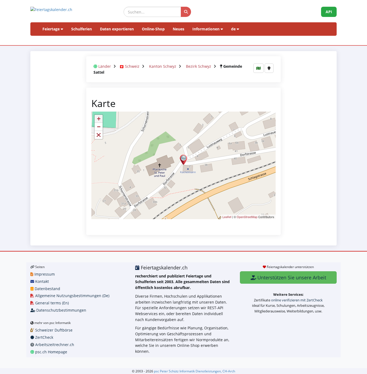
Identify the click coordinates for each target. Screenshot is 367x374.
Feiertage (51, 28)
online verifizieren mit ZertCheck (297, 300)
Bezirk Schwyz (198, 66)
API (329, 11)
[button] (99, 135)
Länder (104, 66)
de (234, 28)
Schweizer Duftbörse (53, 330)
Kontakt (41, 281)
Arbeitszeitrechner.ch (54, 344)
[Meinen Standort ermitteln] (269, 68)
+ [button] (98, 118)
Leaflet (226, 217)
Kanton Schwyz (162, 66)
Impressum (44, 274)
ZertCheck (43, 337)
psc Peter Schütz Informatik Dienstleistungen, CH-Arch (194, 371)
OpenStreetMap (247, 217)
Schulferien (81, 28)
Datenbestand (47, 288)
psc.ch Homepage (50, 351)
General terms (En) (51, 302)
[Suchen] (186, 12)
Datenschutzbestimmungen (60, 310)
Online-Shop (153, 28)
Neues (178, 28)
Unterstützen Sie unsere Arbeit (291, 277)
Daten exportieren (117, 28)
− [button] (98, 126)
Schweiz (132, 66)
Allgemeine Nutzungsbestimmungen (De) (71, 295)
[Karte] (258, 68)
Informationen (206, 28)
